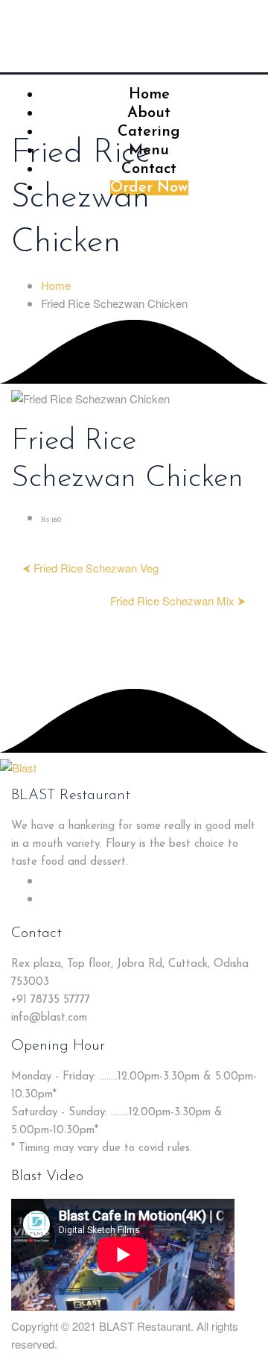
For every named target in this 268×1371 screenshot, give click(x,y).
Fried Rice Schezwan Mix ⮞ (178, 600)
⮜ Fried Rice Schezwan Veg (90, 568)
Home (56, 285)
